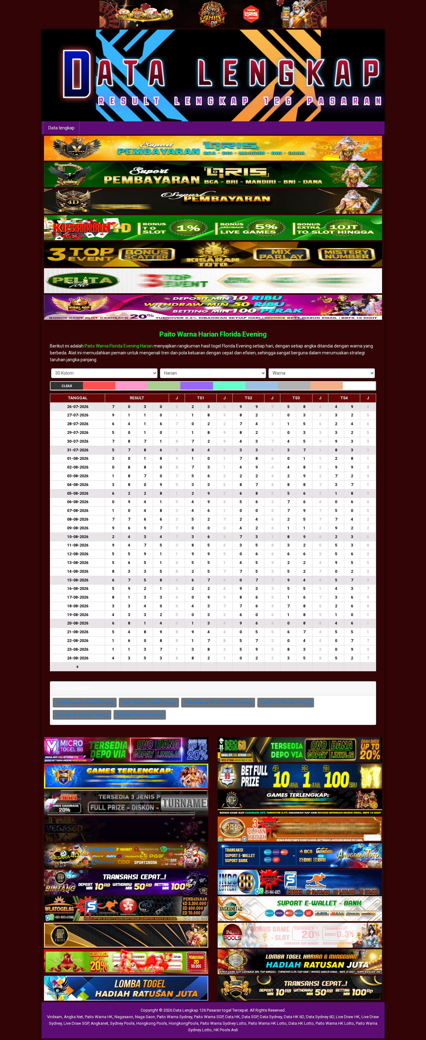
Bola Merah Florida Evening (82, 714)
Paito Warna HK (99, 1016)
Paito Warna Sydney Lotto (223, 1023)
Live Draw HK (348, 1016)
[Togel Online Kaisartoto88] (126, 962)
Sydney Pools (122, 1023)
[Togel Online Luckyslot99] (300, 776)
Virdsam (54, 1016)
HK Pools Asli (226, 1030)
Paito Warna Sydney (174, 1016)
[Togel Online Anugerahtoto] (300, 856)
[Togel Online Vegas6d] (126, 829)
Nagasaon (123, 1016)
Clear (66, 386)
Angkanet (99, 1023)
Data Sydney (271, 1016)
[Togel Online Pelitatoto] (213, 281)
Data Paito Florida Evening (285, 702)
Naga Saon (145, 1016)
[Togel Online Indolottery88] (300, 882)
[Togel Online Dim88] (213, 175)
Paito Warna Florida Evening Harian (119, 345)
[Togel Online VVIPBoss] (213, 148)
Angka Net (73, 1016)
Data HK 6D (294, 1016)
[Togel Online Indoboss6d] (300, 750)
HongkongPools (183, 1023)
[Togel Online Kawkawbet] (126, 803)
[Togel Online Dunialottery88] (300, 829)
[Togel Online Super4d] (213, 201)
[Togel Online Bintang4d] (126, 882)
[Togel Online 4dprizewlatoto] (126, 935)
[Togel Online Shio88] (300, 962)
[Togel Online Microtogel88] (126, 750)
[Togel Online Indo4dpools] (126, 988)
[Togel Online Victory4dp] (126, 776)
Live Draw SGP (76, 1023)
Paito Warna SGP (208, 1016)
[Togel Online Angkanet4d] (300, 909)
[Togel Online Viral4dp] (213, 307)
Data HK (232, 1016)
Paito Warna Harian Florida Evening (213, 334)
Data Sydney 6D (320, 1016)
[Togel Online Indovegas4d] (300, 988)
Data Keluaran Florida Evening (85, 702)
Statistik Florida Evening (139, 714)
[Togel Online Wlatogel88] (126, 909)
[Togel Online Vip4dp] (300, 803)
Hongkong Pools (151, 1023)
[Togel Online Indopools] (300, 935)
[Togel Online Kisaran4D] (213, 228)
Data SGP (250, 1016)
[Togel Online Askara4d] (126, 856)
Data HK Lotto (301, 1023)
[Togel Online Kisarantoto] (213, 254)
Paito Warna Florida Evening (149, 702)
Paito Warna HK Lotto (267, 1023)
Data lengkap (61, 128)
